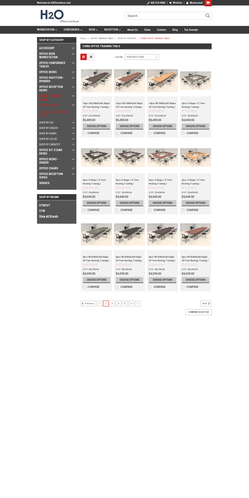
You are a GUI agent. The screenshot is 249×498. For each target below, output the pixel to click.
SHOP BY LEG (46, 122)
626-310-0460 (158, 2)
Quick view (97, 93)
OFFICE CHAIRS (48, 168)
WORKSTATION (46, 29)
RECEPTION (111, 29)
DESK (92, 29)
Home (83, 38)
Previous (89, 303)
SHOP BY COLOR (48, 139)
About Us (132, 29)
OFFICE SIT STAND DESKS (50, 151)
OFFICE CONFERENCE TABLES (52, 64)
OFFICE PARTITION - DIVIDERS (51, 79)
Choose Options (96, 126)
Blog (175, 29)
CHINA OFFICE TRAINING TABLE (54, 113)
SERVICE (44, 183)
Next (205, 303)
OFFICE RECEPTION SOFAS (51, 175)
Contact (161, 29)
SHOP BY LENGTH (48, 128)
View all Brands (48, 216)
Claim (147, 29)
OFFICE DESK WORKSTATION (48, 55)
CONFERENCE (72, 29)
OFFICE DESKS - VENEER (49, 160)
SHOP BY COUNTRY (49, 105)
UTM (42, 211)
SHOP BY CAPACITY (49, 144)
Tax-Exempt (191, 29)
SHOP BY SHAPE (48, 133)
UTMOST (44, 205)
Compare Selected (198, 312)
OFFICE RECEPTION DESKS (51, 88)
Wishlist (177, 2)
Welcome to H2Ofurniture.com (54, 2)
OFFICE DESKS (48, 72)
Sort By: (119, 57)
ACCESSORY (46, 48)
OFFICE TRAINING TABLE (50, 97)
